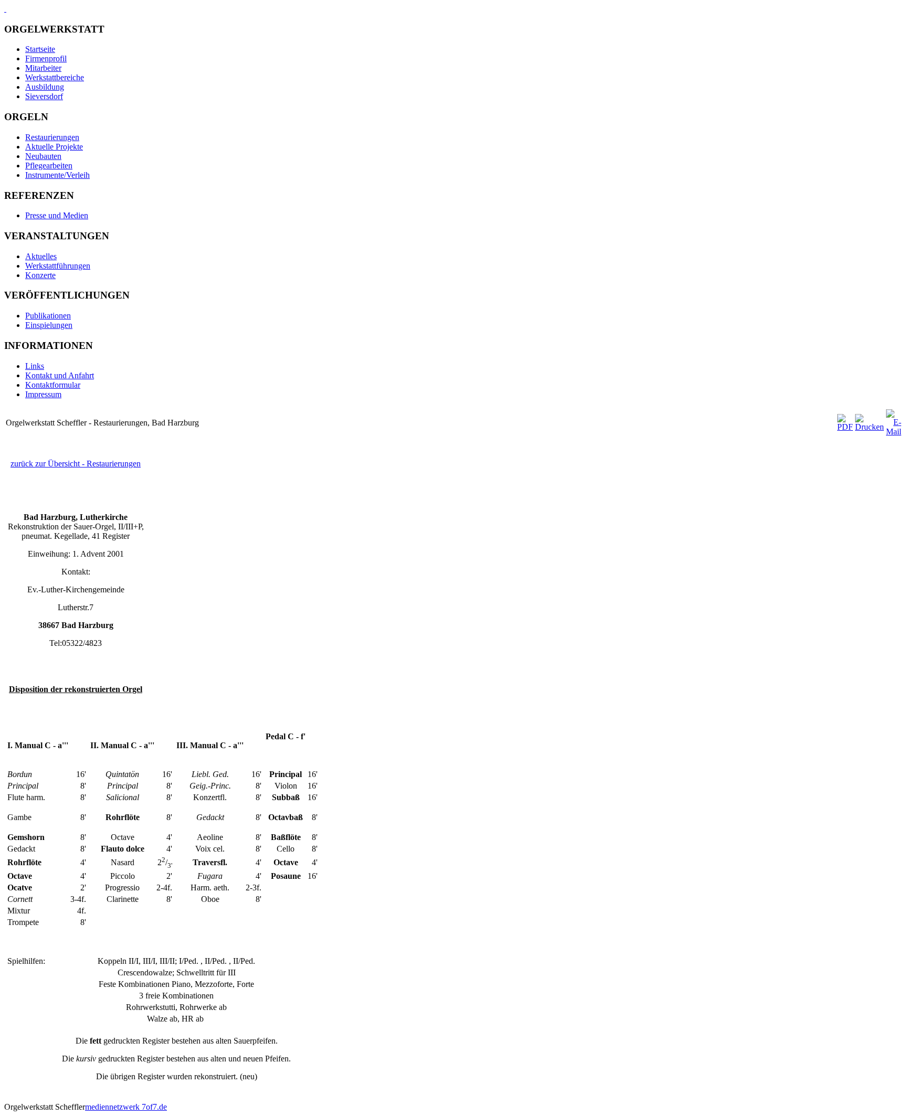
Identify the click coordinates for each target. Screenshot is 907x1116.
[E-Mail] (893, 431)
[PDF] (845, 426)
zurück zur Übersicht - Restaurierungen (75, 463)
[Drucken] (869, 426)
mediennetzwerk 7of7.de (126, 1106)
